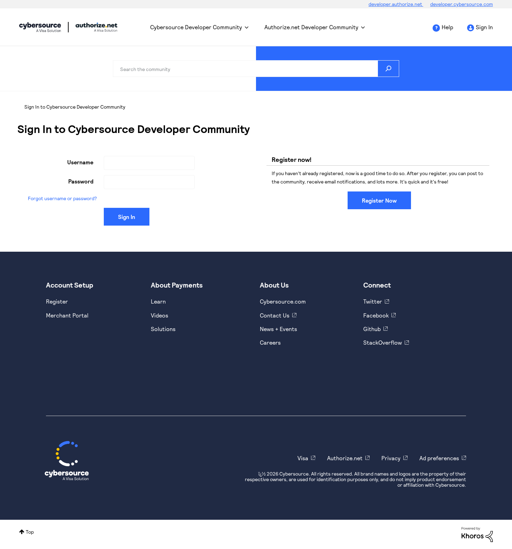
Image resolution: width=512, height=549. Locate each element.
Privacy (391, 458)
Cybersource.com (283, 301)
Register (57, 301)
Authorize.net (345, 458)
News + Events (278, 329)
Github (372, 329)
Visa (302, 458)
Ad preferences (439, 458)
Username (80, 162)
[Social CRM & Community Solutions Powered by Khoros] (477, 534)
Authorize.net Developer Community (311, 27)
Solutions (163, 329)
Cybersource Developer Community (40, 27)
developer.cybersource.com (461, 4)
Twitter (372, 301)
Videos (159, 315)
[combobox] (256, 68)
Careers (270, 342)
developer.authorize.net (396, 4)
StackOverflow (382, 342)
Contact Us (274, 315)
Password (80, 181)
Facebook (376, 315)
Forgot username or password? (62, 198)
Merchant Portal (67, 315)
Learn (158, 301)
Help (447, 27)
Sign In (484, 27)
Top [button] (30, 532)
